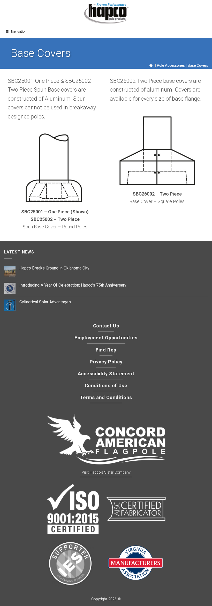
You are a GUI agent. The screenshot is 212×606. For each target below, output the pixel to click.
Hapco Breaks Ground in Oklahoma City (54, 268)
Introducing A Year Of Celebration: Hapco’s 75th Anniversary (72, 285)
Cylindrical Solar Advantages (45, 302)
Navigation (18, 31)
